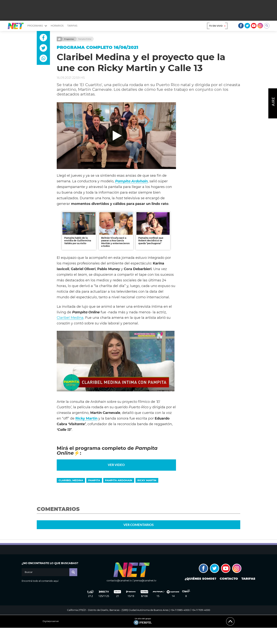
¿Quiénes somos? (200, 578)
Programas (69, 39)
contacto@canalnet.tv (119, 580)
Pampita (94, 480)
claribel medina (71, 480)
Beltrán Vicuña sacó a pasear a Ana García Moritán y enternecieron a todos (115, 241)
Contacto (229, 578)
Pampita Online (84, 39)
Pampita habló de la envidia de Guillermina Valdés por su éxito (77, 240)
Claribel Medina (70, 318)
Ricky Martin (86, 418)
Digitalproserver (51, 621)
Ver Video (116, 465)
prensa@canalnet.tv (145, 580)
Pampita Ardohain (118, 480)
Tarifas (72, 25)
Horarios (57, 25)
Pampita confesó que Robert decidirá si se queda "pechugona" (150, 240)
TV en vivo (216, 25)
